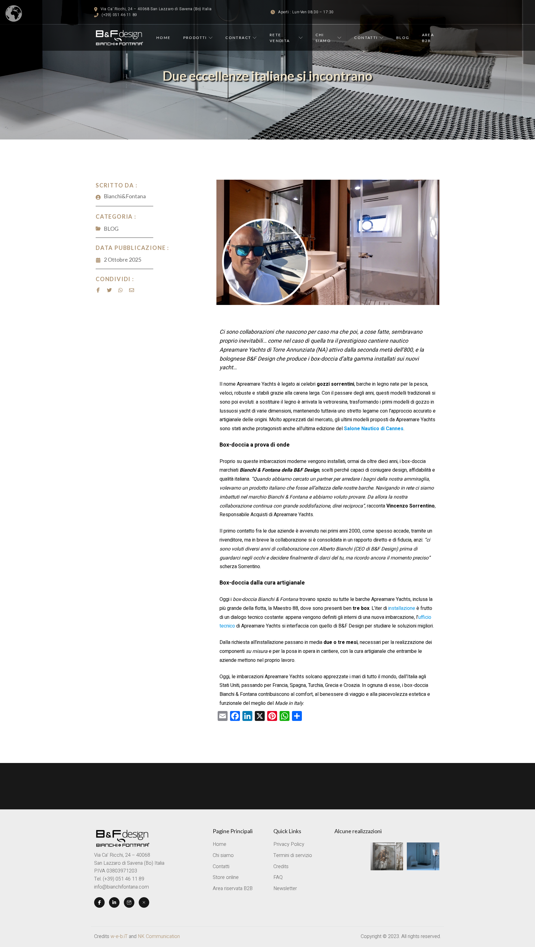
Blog (403, 37)
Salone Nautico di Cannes (373, 428)
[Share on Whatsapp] (120, 290)
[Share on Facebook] (98, 290)
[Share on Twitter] (109, 290)
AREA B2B (428, 37)
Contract (238, 37)
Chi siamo (323, 37)
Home (163, 37)
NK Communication (159, 936)
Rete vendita (280, 37)
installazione (402, 608)
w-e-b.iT (119, 936)
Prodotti (195, 37)
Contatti (366, 37)
